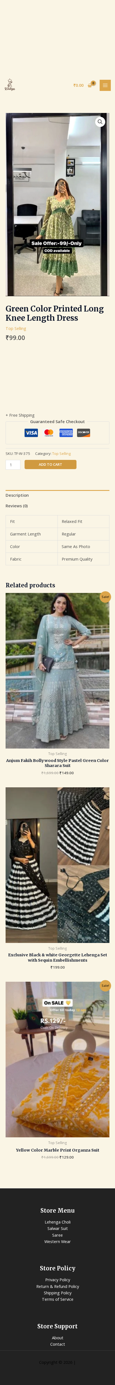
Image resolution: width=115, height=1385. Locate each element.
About (57, 1337)
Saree (57, 1235)
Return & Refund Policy (57, 1286)
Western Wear (57, 1241)
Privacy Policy (57, 1279)
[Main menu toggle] (105, 85)
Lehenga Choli (58, 1222)
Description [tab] (17, 495)
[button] (100, 122)
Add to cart (50, 464)
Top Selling (16, 328)
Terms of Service (57, 1299)
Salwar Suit (57, 1228)
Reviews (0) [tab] (17, 505)
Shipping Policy (57, 1292)
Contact (57, 1344)
